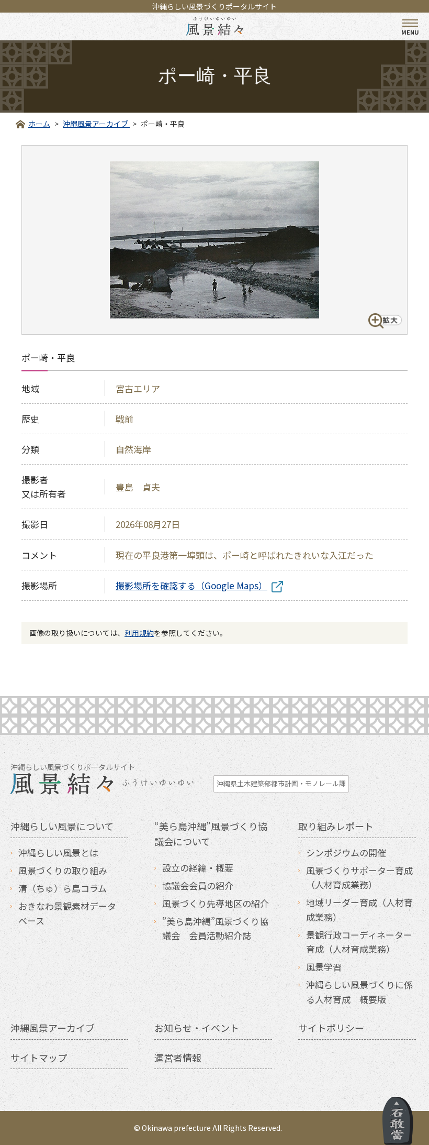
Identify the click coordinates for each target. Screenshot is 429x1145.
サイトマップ (38, 1057)
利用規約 (139, 632)
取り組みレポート (336, 826)
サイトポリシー (331, 1027)
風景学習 (324, 966)
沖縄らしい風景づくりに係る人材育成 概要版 (359, 991)
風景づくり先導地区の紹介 (215, 903)
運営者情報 (177, 1057)
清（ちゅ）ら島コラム (62, 888)
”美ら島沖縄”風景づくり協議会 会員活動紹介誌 (215, 928)
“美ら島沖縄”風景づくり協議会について (210, 833)
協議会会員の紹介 (197, 885)
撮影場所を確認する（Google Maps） (191, 585)
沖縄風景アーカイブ (52, 1027)
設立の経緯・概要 (197, 867)
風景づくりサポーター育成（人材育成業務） (359, 877)
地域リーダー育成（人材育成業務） (359, 909)
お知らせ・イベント (196, 1027)
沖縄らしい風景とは (58, 852)
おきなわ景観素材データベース (67, 913)
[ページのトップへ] (397, 1121)
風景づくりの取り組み (62, 870)
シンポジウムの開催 (346, 852)
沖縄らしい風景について (62, 826)
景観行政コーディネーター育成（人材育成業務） (359, 941)
